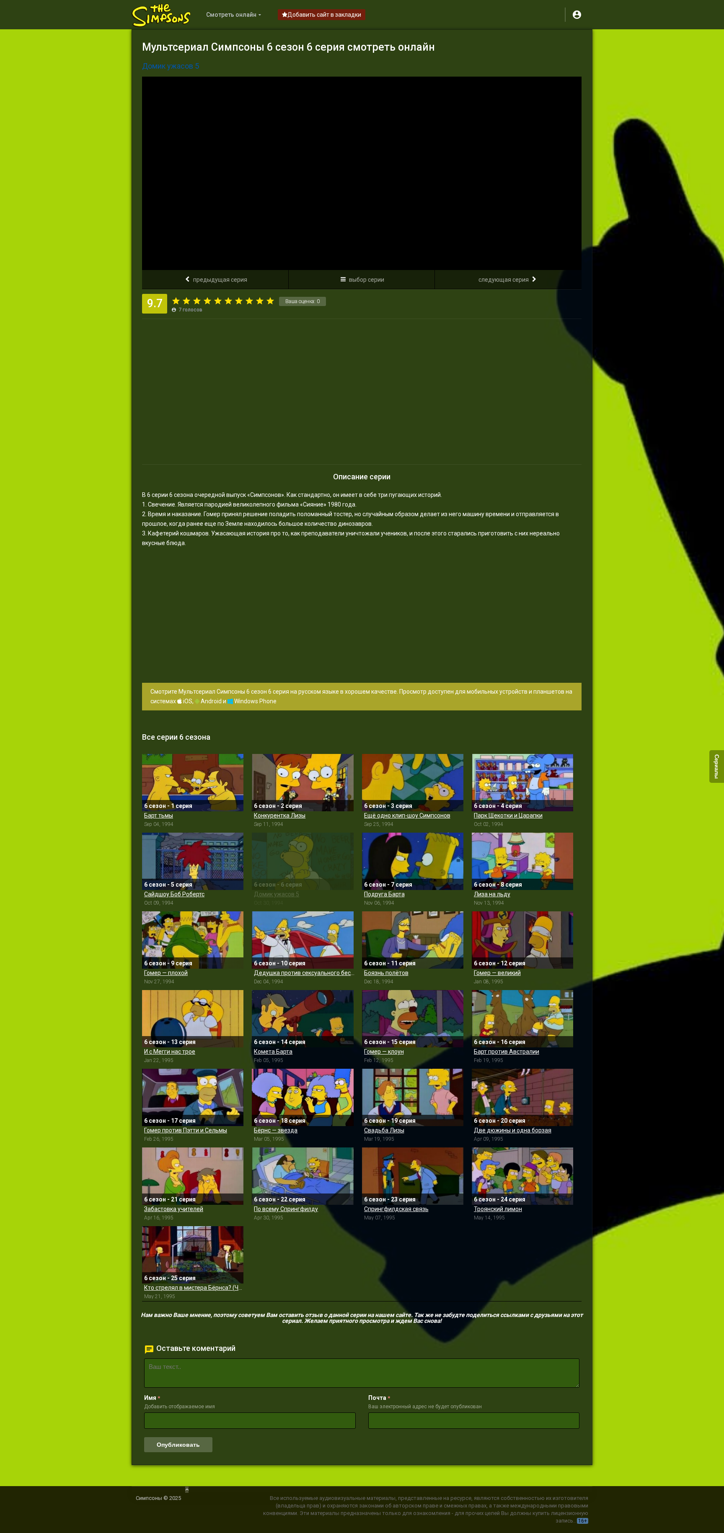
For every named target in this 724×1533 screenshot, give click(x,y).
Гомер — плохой (166, 973)
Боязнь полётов (386, 973)
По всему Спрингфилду (286, 1209)
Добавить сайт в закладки (324, 14)
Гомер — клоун (384, 1051)
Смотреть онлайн (231, 14)
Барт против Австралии (506, 1051)
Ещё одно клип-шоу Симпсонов (407, 815)
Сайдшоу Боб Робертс (174, 894)
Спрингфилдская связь (396, 1209)
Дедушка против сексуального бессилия (304, 973)
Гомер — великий (497, 973)
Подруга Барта (384, 894)
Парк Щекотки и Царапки (508, 815)
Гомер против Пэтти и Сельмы (185, 1130)
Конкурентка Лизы (279, 815)
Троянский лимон (498, 1209)
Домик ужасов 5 (276, 894)
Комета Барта (273, 1051)
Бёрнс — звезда (275, 1130)
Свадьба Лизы (384, 1130)
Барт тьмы (158, 815)
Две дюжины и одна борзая (512, 1130)
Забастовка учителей (173, 1209)
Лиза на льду (492, 894)
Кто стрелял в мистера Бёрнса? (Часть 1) (194, 1287)
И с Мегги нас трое (169, 1051)
